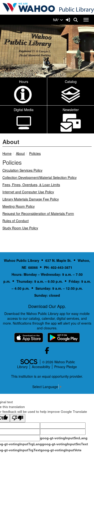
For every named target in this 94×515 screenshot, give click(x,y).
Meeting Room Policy (18, 206)
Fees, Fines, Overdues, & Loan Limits (31, 184)
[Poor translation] (17, 418)
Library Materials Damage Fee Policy (30, 199)
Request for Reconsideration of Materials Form (38, 213)
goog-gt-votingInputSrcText (65, 444)
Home (7, 153)
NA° (56, 19)
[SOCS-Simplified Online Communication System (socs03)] (28, 361)
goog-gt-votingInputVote (60, 450)
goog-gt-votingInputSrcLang (63, 438)
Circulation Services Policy (22, 170)
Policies (35, 153)
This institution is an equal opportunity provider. (47, 376)
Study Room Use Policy (20, 228)
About (20, 153)
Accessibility (41, 366)
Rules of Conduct (15, 220)
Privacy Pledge (65, 366)
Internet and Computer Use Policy (28, 191)
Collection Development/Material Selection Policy (39, 177)
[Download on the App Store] (28, 337)
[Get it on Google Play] (63, 337)
